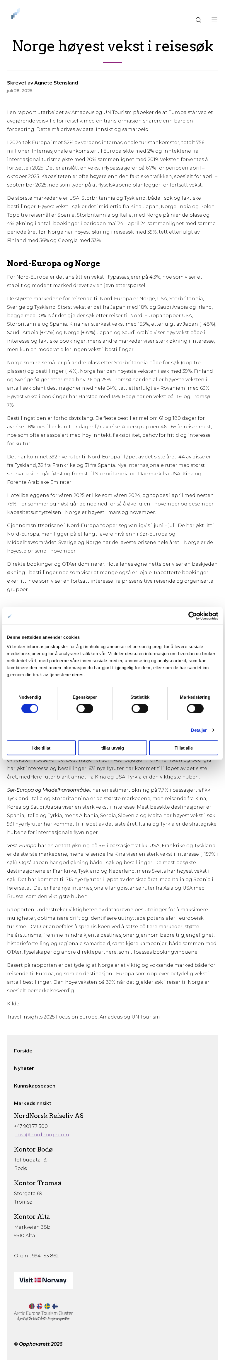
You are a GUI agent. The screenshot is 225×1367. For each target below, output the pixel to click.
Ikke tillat (41, 747)
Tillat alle (184, 747)
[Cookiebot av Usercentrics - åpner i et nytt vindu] (192, 616)
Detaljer (199, 730)
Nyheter (24, 1068)
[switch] (84, 708)
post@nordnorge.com (41, 1135)
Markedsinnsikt (32, 1103)
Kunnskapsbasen (34, 1086)
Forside (23, 1051)
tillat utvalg (112, 747)
